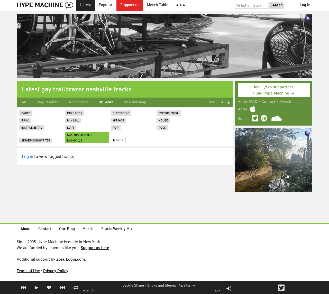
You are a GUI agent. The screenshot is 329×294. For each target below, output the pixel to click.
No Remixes (78, 102)
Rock (162, 127)
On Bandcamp (135, 102)
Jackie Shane (133, 285)
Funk (25, 120)
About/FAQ (247, 102)
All (24, 102)
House (163, 120)
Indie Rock (74, 113)
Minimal (73, 120)
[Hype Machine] (46, 5)
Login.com (75, 259)
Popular (106, 5)
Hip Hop (118, 120)
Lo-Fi (70, 127)
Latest (85, 5)
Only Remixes (47, 102)
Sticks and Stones (161, 285)
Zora (60, 259)
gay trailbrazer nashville (79, 137)
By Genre (106, 102)
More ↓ (118, 140)
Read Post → (187, 285)
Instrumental (31, 127)
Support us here (95, 247)
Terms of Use (28, 270)
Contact (268, 102)
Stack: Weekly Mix (117, 229)
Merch (285, 102)
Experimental (169, 113)
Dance (25, 113)
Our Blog (67, 229)
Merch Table (157, 5)
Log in (305, 5)
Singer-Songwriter (35, 140)
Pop (115, 127)
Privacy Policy (55, 270)
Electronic (121, 113)
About (26, 229)
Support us (129, 5)
